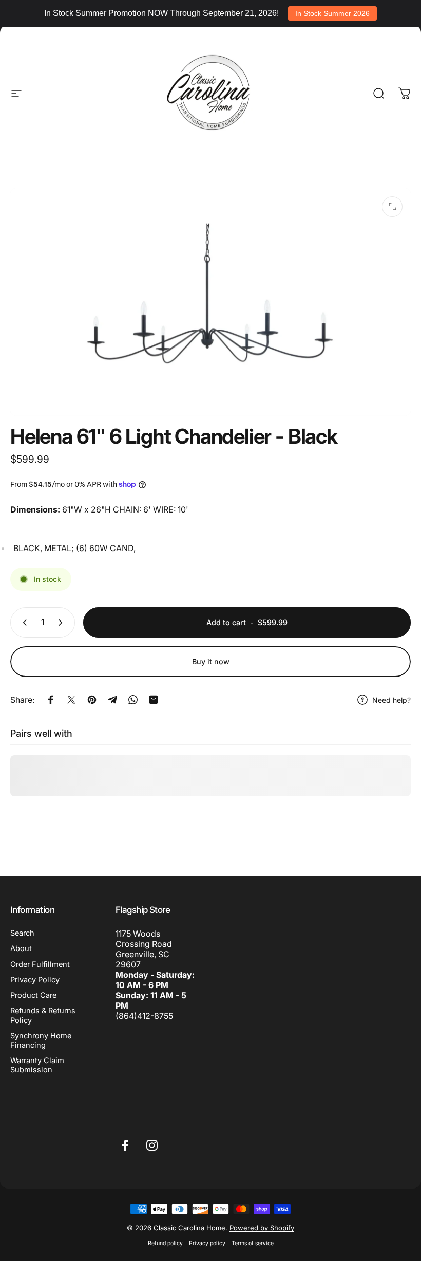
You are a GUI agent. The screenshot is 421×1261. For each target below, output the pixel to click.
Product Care (33, 995)
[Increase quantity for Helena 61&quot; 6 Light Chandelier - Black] (62, 622)
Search (22, 933)
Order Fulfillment (40, 964)
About (21, 948)
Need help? (391, 700)
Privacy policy (207, 1243)
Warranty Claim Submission (37, 1065)
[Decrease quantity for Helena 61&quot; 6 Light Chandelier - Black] (22, 622)
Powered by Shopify (261, 1227)
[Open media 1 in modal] (392, 206)
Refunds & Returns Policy (42, 1015)
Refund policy (165, 1243)
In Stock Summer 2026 (332, 13)
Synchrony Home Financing (40, 1040)
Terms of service (253, 1243)
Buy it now (210, 661)
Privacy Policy (35, 979)
